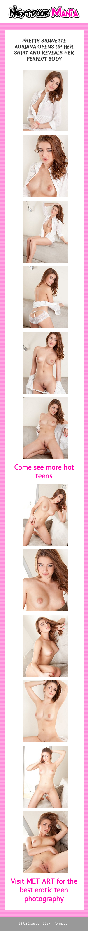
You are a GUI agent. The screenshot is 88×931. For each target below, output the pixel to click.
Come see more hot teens (44, 472)
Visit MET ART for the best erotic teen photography (44, 891)
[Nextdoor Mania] (44, 11)
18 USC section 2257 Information (44, 924)
